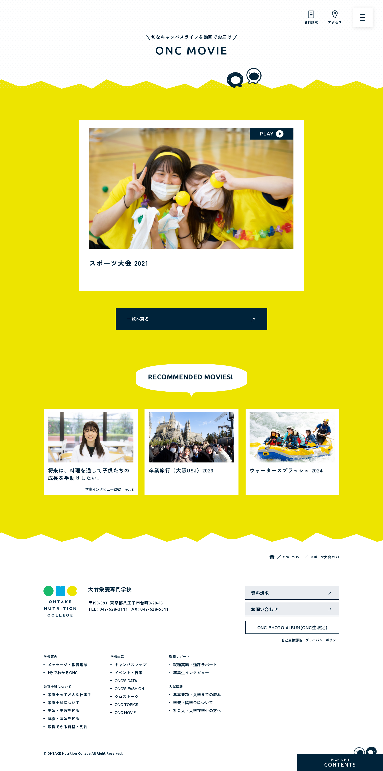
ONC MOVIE (293, 556)
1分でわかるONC (63, 672)
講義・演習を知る (64, 718)
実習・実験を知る (64, 710)
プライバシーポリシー (322, 639)
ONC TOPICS (126, 704)
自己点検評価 (292, 639)
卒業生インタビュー (191, 672)
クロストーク (127, 696)
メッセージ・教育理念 (68, 664)
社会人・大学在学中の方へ (197, 710)
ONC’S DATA (126, 680)
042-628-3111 (114, 609)
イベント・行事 (129, 672)
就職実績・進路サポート (195, 664)
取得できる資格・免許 (68, 726)
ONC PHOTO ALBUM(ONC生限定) (292, 627)
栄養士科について (64, 702)
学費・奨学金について (193, 702)
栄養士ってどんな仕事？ (70, 694)
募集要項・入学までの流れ (197, 694)
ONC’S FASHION (129, 688)
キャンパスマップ (131, 664)
